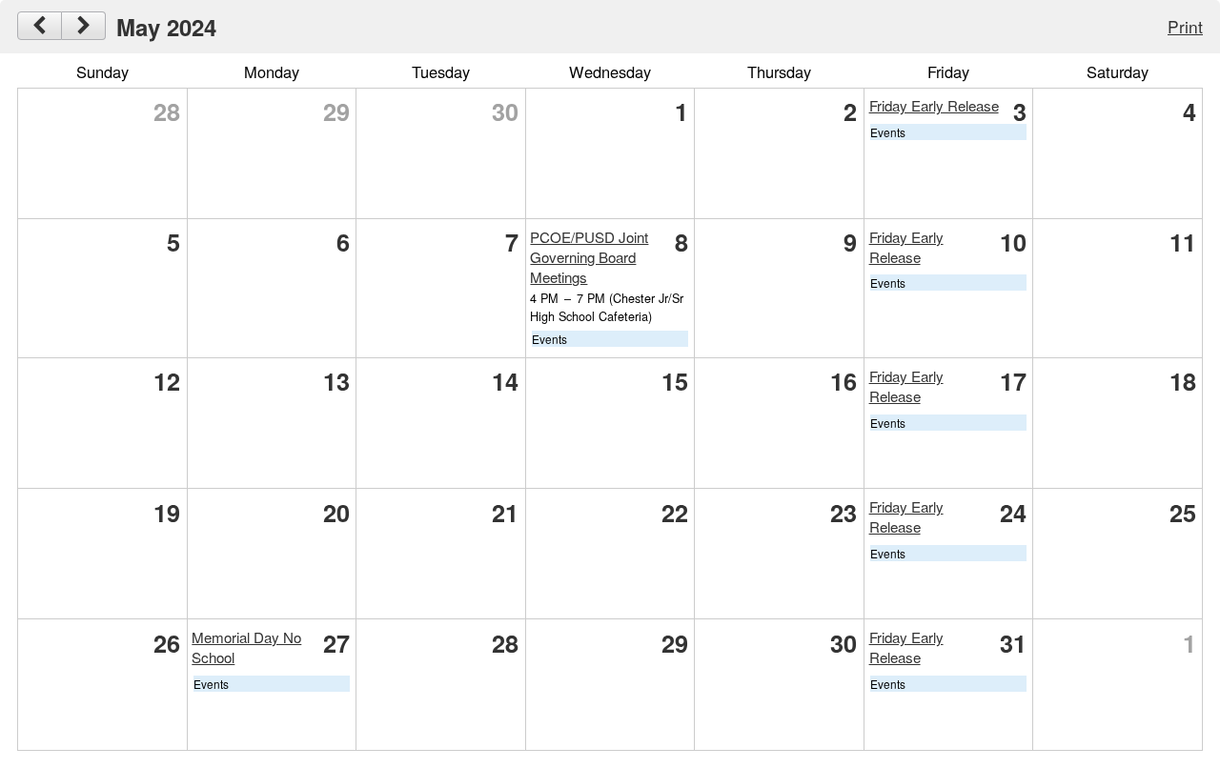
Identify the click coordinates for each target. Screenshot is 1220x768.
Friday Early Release (934, 105)
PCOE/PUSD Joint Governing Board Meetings (589, 257)
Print (1185, 26)
